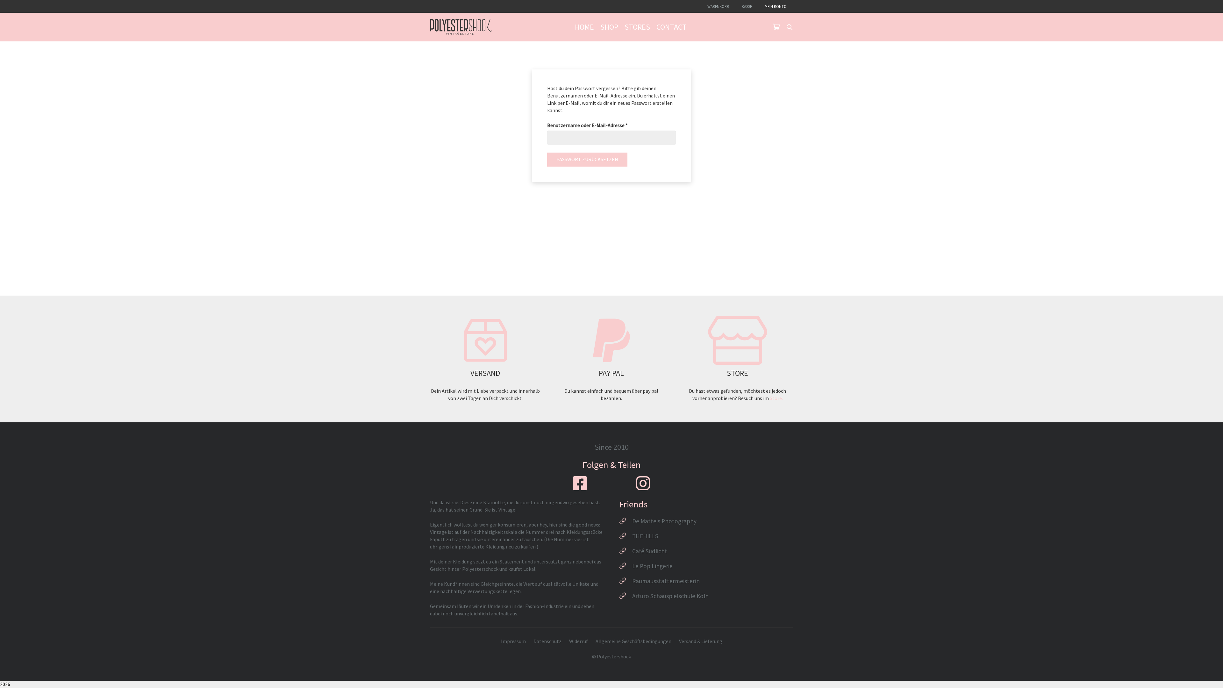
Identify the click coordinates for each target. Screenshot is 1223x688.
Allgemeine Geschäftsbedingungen (633, 641)
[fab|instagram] (643, 483)
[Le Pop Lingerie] (625, 566)
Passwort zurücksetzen (587, 159)
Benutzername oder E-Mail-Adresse (600, 125)
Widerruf (578, 641)
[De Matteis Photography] (625, 521)
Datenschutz (547, 641)
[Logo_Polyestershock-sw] (461, 27)
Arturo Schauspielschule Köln (670, 596)
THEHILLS (645, 536)
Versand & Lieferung (700, 641)
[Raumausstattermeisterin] (625, 581)
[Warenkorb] (776, 27)
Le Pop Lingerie (652, 566)
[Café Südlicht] (625, 551)
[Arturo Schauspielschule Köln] (625, 596)
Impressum (513, 641)
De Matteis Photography (664, 521)
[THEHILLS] (625, 536)
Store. (776, 398)
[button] (789, 27)
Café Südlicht (649, 551)
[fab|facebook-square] (580, 483)
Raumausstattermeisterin (666, 581)
